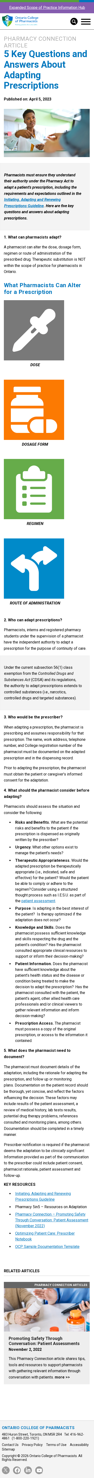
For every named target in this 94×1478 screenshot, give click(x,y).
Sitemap (8, 1449)
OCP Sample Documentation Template (47, 1246)
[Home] (20, 27)
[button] (72, 21)
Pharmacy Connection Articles (60, 1285)
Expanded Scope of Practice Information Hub (47, 7)
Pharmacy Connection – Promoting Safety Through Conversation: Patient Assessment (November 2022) (51, 1220)
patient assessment (38, 901)
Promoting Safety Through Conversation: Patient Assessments (44, 1341)
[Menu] (86, 22)
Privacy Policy (32, 1445)
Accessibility (79, 1445)
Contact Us (10, 1445)
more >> (62, 1377)
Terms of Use (56, 1445)
